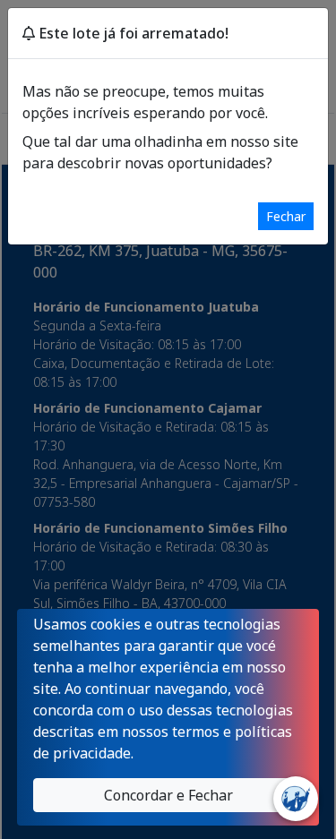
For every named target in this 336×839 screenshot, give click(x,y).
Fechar (286, 216)
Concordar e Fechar (168, 795)
